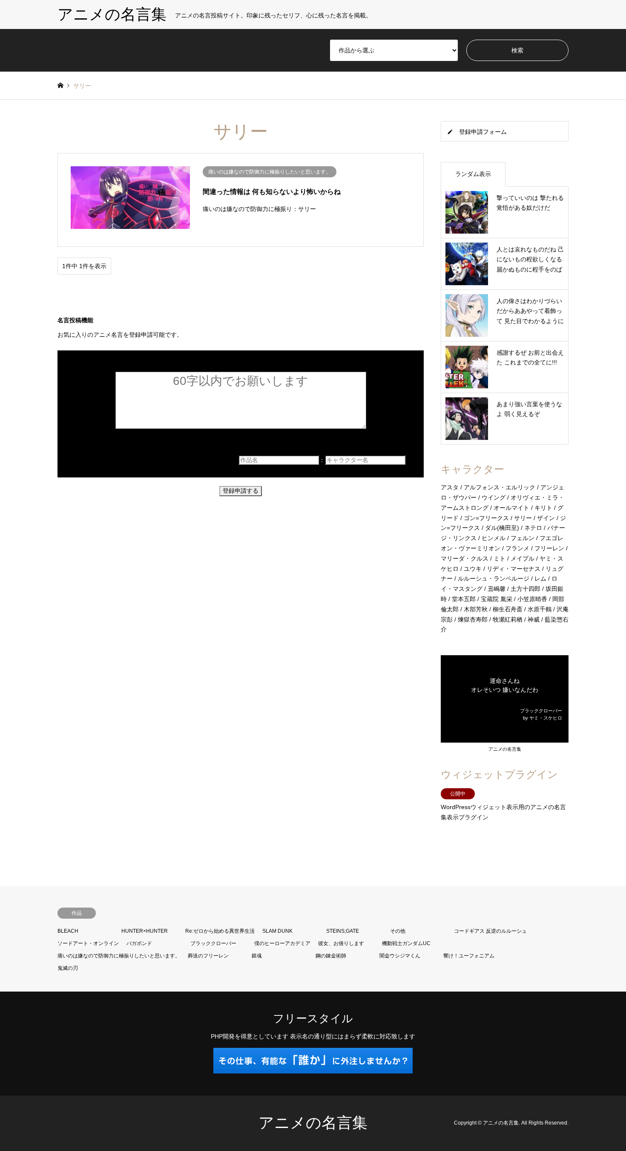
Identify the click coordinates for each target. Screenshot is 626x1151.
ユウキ (473, 568)
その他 (397, 931)
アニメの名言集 (504, 749)
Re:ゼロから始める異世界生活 (220, 931)
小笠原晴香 (532, 599)
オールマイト (511, 507)
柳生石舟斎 (508, 609)
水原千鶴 (539, 609)
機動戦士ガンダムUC (406, 943)
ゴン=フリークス (486, 518)
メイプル (522, 558)
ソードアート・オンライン (88, 943)
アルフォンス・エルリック (499, 487)
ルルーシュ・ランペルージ (493, 578)
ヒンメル (493, 538)
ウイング (493, 497)
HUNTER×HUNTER (144, 931)
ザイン (546, 518)
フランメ (517, 548)
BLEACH (67, 931)
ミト (499, 558)
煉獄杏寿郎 (473, 619)
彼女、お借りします (341, 943)
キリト (543, 507)
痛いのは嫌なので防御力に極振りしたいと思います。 (118, 956)
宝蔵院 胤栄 (496, 599)
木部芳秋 (476, 609)
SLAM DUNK (277, 931)
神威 (534, 619)
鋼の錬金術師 (331, 956)
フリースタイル (313, 1018)
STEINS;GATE (342, 931)
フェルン (522, 538)
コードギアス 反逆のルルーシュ (490, 931)
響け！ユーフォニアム (468, 956)
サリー (523, 518)
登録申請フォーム (483, 131)
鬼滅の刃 (67, 968)
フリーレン (549, 548)
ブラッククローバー (213, 943)
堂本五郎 (464, 599)
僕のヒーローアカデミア (282, 943)
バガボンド (139, 943)
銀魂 (257, 956)
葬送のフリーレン (208, 956)
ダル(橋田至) (502, 527)
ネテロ (533, 527)
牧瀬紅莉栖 (508, 619)
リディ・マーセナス (513, 568)
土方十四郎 (525, 588)
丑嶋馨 (496, 588)
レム (540, 578)
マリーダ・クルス (464, 558)
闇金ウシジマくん (399, 956)
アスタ (450, 487)
